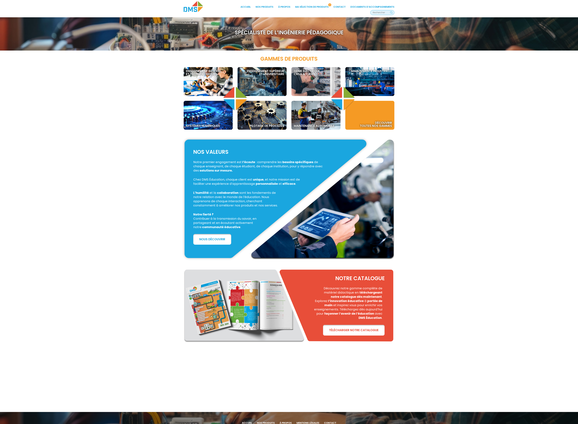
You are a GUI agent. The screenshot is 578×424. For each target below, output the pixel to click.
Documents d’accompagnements (372, 7)
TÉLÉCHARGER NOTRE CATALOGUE (354, 330)
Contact (339, 7)
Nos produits (264, 7)
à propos (284, 7)
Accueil (246, 7)
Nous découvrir (212, 239)
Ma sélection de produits (312, 7)
